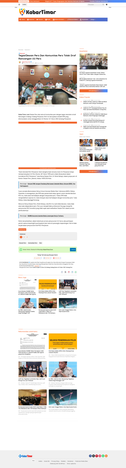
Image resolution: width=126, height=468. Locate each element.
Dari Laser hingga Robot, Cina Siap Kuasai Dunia (67, 310)
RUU (40, 243)
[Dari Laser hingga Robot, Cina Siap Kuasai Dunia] (68, 303)
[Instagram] (99, 456)
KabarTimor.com (26, 61)
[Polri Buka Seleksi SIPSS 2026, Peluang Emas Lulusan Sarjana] (48, 284)
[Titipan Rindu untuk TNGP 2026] (101, 142)
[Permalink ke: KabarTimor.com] (19, 62)
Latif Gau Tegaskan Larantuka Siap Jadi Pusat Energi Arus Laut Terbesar (67, 292)
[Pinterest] (96, 456)
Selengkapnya (93, 90)
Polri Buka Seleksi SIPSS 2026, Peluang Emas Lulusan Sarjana (47, 291)
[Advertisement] (11, 32)
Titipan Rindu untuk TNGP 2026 (100, 148)
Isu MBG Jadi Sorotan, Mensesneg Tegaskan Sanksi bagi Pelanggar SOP (26, 311)
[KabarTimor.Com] (37, 12)
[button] (103, 4)
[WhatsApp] (103, 456)
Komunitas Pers (32, 243)
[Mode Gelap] (107, 4)
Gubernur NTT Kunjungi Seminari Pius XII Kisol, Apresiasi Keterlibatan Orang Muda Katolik (95, 108)
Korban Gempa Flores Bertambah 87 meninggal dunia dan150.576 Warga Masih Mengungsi (94, 121)
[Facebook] (90, 456)
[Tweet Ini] (65, 272)
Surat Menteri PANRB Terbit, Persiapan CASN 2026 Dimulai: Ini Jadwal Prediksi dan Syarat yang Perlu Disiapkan (27, 292)
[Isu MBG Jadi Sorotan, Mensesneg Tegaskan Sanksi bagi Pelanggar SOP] (27, 303)
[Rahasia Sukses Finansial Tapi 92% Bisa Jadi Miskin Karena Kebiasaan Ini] (86, 157)
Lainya (92, 19)
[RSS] (106, 456)
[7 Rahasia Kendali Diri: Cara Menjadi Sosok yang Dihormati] (101, 157)
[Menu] (19, 4)
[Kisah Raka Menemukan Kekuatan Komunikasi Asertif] (86, 142)
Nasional (22, 53)
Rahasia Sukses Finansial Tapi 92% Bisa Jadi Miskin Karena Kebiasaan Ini (86, 164)
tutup (16, 7)
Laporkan (38, 258)
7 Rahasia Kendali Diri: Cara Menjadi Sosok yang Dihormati (101, 164)
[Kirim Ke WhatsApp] (75, 272)
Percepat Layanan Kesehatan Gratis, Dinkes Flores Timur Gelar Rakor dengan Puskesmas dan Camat (92, 73)
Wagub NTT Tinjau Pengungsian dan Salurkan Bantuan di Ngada (46, 1)
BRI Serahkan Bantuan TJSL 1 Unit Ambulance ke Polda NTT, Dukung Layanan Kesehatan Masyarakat (93, 79)
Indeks (24, 4)
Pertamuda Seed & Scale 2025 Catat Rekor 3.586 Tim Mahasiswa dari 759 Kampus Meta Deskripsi (47, 311)
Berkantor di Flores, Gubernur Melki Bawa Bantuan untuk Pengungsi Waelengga (95, 114)
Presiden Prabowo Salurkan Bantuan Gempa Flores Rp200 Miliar (90, 1)
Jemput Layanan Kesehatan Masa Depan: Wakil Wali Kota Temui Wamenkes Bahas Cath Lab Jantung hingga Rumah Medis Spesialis (93, 85)
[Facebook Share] (62, 272)
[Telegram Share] (72, 272)
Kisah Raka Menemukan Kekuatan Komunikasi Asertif (86, 149)
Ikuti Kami (47, 258)
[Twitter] (93, 456)
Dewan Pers (22, 243)
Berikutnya (22, 229)
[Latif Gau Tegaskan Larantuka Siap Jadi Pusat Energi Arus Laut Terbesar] (68, 284)
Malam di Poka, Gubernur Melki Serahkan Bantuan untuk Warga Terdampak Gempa (95, 102)
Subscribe (57, 258)
